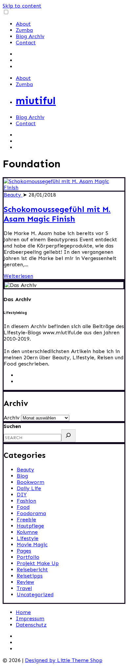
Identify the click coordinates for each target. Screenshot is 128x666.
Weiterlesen (18, 276)
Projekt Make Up (38, 563)
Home (23, 612)
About (23, 24)
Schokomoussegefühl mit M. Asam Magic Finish (57, 214)
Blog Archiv (30, 36)
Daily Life (29, 488)
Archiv (11, 418)
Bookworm (30, 482)
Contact (26, 42)
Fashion (26, 501)
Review (25, 582)
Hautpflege (30, 526)
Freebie (26, 519)
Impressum (30, 618)
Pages (24, 551)
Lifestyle (27, 538)
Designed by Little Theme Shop (63, 660)
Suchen (12, 426)
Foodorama (31, 513)
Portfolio (28, 557)
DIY (22, 494)
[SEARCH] (68, 435)
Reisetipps (30, 576)
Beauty (13, 195)
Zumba (24, 30)
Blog (22, 476)
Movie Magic (32, 544)
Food (23, 507)
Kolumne (27, 532)
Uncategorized (35, 594)
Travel (24, 588)
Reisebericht (32, 569)
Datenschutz (31, 625)
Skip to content (22, 6)
